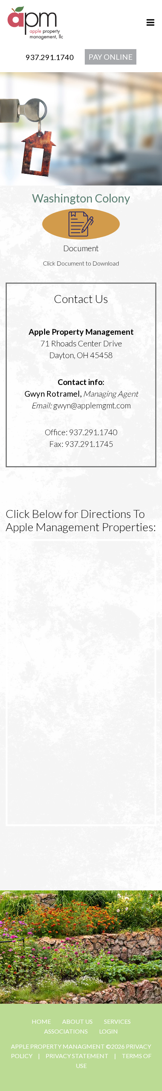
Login (108, 1031)
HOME (41, 1021)
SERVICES (117, 1021)
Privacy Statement (77, 1055)
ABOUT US (77, 1021)
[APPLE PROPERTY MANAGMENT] (35, 21)
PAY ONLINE (111, 56)
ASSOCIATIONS (66, 1031)
